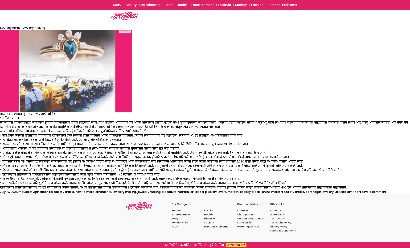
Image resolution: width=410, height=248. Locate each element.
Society (241, 5)
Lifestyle (224, 5)
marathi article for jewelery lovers (202, 192)
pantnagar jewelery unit (323, 192)
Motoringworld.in (248, 226)
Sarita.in (242, 210)
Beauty (131, 5)
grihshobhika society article (54, 192)
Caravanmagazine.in (250, 218)
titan (356, 192)
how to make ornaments (93, 192)
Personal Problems (282, 5)
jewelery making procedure (156, 192)
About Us (276, 210)
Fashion (257, 5)
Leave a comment (373, 192)
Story (117, 5)
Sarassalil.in (245, 222)
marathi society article (244, 192)
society (346, 192)
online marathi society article (283, 192)
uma (20, 192)
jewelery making (124, 192)
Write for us (277, 214)
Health (182, 5)
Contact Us (277, 218)
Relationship (150, 5)
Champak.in (245, 214)
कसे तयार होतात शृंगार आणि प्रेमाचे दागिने (28, 114)
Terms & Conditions (283, 230)
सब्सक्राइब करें (236, 245)
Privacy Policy (278, 226)
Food (169, 5)
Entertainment (202, 5)
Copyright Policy (280, 222)
